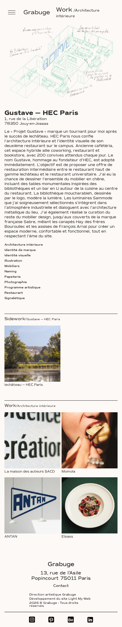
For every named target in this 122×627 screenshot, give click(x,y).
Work (64, 9)
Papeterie (12, 276)
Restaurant (13, 292)
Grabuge (36, 12)
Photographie (15, 282)
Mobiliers (12, 266)
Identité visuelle (17, 255)
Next (78, 65)
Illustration (13, 260)
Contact (61, 585)
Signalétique (14, 298)
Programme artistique (22, 287)
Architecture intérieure (23, 244)
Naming (10, 271)
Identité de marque (20, 250)
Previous (21, 65)
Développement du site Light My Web (60, 598)
